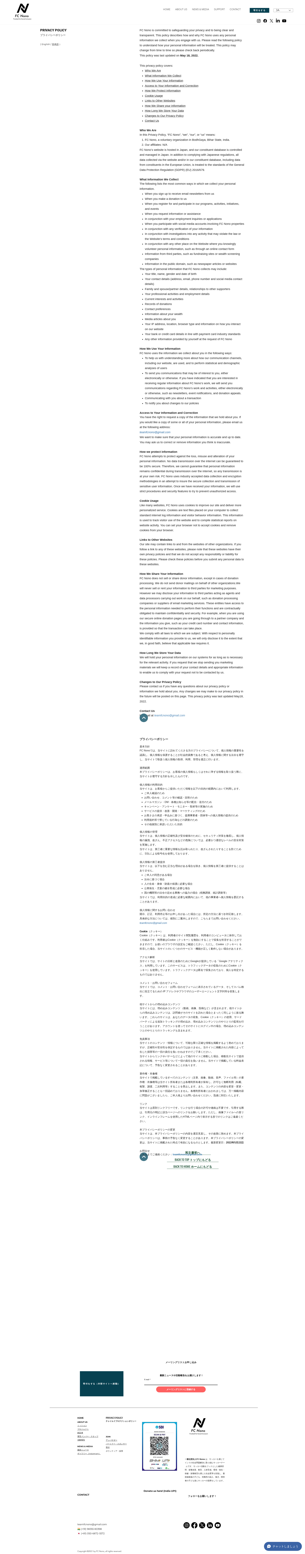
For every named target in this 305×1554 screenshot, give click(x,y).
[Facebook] (265, 20)
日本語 (55, 44)
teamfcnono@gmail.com (155, 432)
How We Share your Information (165, 105)
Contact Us (152, 120)
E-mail (146, 1379)
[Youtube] (284, 20)
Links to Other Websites (160, 100)
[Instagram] (258, 20)
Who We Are (153, 70)
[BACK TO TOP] (144, 718)
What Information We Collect (163, 75)
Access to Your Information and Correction (171, 85)
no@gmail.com (175, 715)
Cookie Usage (154, 95)
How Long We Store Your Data (164, 110)
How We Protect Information (163, 90)
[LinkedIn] (277, 20)
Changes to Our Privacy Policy (164, 115)
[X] (271, 20)
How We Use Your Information (164, 80)
